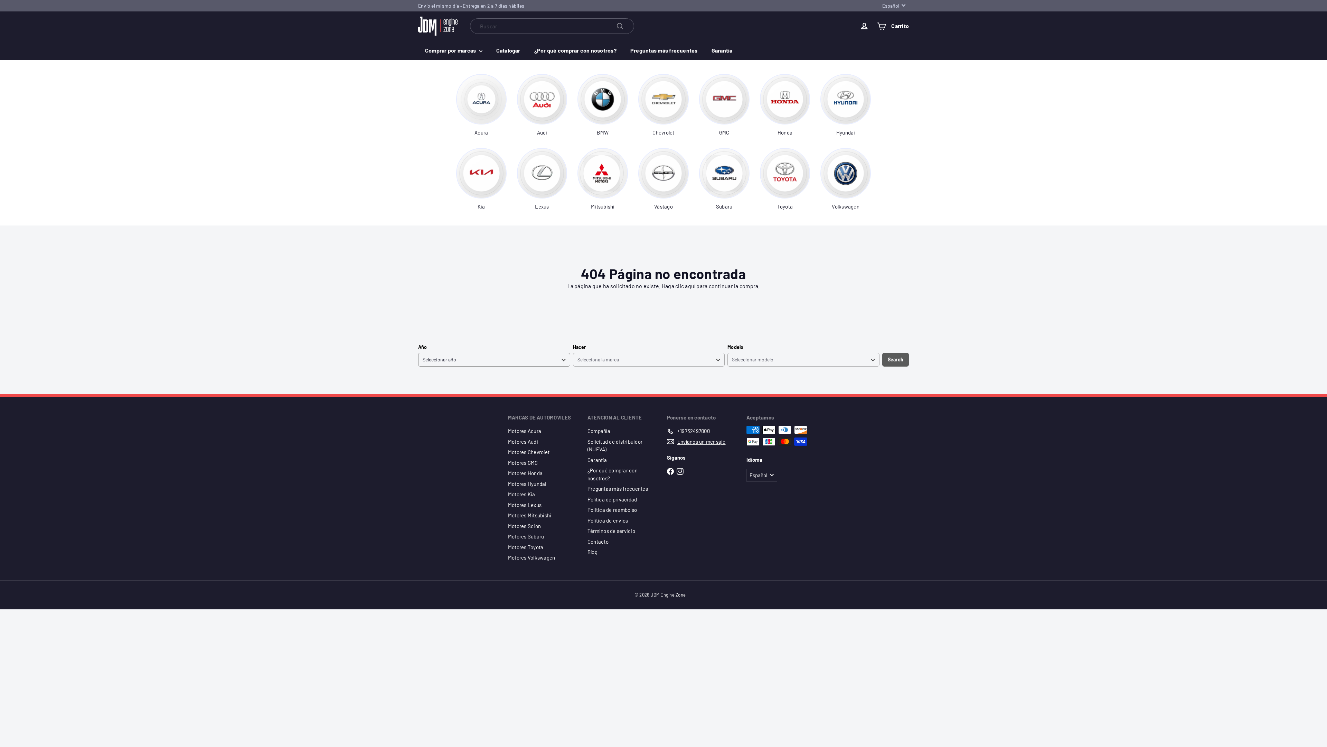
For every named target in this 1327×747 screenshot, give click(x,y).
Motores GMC (523, 463)
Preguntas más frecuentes (664, 50)
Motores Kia (521, 494)
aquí (690, 286)
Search (895, 359)
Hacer (579, 347)
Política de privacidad (612, 499)
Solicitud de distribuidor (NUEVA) (614, 446)
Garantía (722, 50)
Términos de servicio (611, 531)
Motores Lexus (525, 505)
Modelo (735, 347)
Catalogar (508, 50)
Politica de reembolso (612, 510)
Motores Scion (524, 526)
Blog (592, 552)
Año (422, 347)
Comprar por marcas (451, 50)
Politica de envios (607, 520)
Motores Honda (525, 473)
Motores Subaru (526, 536)
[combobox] (552, 26)
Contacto (598, 541)
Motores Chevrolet (528, 452)
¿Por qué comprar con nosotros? (575, 50)
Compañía (598, 431)
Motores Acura (524, 431)
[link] (481, 105)
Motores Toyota (525, 547)
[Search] (620, 26)
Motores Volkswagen (531, 557)
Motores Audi (523, 442)
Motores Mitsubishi (529, 515)
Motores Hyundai (527, 484)
